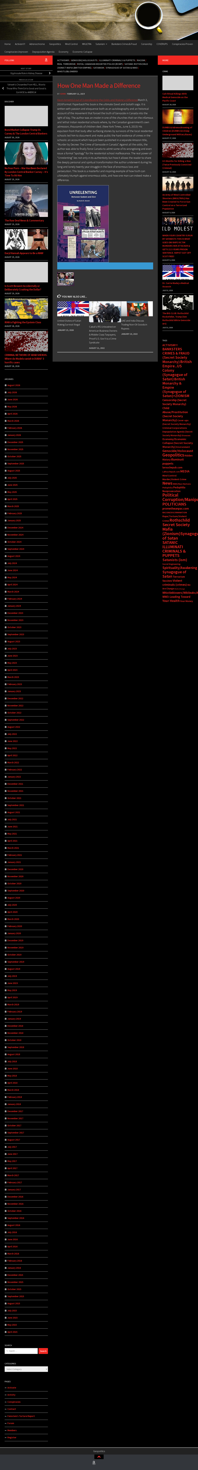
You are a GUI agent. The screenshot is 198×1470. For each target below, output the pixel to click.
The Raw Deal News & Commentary (24, 220)
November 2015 (15, 1282)
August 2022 (13, 726)
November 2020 (15, 876)
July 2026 (12, 392)
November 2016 (15, 1203)
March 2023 (13, 677)
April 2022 (12, 755)
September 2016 (15, 1218)
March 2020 (13, 919)
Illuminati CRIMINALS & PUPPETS (117, 60)
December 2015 (15, 1274)
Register (11, 1437)
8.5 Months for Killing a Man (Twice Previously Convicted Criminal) (176, 164)
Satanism (100, 43)
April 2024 (12, 584)
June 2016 (12, 1239)
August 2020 (13, 897)
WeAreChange (179, 589)
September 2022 (15, 719)
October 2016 (14, 1210)
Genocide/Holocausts (84, 60)
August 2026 (13, 385)
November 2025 (15, 449)
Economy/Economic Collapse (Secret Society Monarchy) (177, 443)
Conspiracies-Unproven (16, 51)
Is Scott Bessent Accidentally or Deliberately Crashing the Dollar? (23, 287)
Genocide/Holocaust (177, 451)
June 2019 (12, 983)
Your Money (186, 601)
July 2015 (12, 1310)
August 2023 (13, 641)
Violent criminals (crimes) (174, 583)
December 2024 (15, 527)
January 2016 (14, 1267)
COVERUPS (162, 43)
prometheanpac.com (175, 508)
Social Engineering (171, 564)
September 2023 (15, 634)
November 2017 (15, 1118)
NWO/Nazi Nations (182, 483)
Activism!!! (20, 43)
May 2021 (12, 833)
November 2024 (15, 534)
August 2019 (13, 968)
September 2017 (15, 1132)
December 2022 (15, 698)
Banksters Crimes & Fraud (124, 43)
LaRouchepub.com (171, 471)
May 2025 (12, 492)
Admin (63, 93)
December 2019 (15, 940)
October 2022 (14, 712)
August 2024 (13, 556)
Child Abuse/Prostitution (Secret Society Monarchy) (175, 414)
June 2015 (12, 1317)
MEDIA (184, 471)
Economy (63, 51)
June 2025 (12, 484)
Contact (11, 1408)
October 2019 (14, 954)
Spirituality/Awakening (179, 568)
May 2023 (12, 662)
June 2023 (12, 655)
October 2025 (14, 456)
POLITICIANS (174, 504)
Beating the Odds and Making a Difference (105, 100)
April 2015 (12, 1331)
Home (7, 43)
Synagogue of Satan (174, 574)
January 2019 (14, 1018)
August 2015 (13, 1303)
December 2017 (15, 1111)
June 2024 (12, 570)
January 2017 (14, 1189)
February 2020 (14, 926)
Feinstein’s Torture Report (21, 1416)
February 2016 (14, 1260)
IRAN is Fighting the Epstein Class (23, 322)
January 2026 (14, 435)
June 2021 (12, 826)
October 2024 (14, 541)
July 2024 (12, 563)
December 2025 (15, 442)
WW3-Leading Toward (176, 597)
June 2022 (12, 741)
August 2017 (13, 1139)
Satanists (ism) (174, 559)
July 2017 (12, 1146)
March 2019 (13, 1004)
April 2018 (12, 1082)
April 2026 (12, 413)
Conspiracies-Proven (182, 43)
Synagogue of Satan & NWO (122, 67)
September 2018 (15, 1047)
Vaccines (167, 580)
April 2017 (12, 1168)
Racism (141, 60)
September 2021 (15, 805)
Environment (183, 446)
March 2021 (13, 847)
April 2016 (12, 1246)
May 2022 (12, 748)
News (167, 483)
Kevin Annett (64, 100)
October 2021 (14, 798)
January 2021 (14, 862)
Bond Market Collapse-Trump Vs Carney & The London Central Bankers (26, 131)
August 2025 (13, 470)
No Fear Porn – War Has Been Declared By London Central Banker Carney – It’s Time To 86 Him (26, 171)
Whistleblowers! (67, 71)
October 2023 (14, 627)
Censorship (146, 43)
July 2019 (12, 976)
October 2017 (14, 1125)
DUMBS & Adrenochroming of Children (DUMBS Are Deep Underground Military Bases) (177, 131)
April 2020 (12, 911)
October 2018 (14, 1040)
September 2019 (15, 961)
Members (12, 1430)
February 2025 (14, 513)
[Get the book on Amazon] (46, 60)
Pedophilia (167, 487)
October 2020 (14, 883)
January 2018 (14, 1104)
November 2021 (15, 790)
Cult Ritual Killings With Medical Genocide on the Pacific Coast (175, 97)
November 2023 (15, 620)
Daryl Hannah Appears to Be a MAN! (24, 253)
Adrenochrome (37, 43)
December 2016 (15, 1196)
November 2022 (15, 705)
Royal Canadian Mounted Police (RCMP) (100, 63)
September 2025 (15, 463)
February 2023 (14, 684)
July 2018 (12, 1061)
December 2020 (15, 869)
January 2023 (14, 691)
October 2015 (14, 1289)
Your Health (171, 601)
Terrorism (179, 576)
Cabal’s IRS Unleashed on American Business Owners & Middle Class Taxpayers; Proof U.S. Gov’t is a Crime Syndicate (103, 334)
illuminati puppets (173, 461)
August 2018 (13, 1054)
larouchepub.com (172, 467)
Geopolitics (55, 43)
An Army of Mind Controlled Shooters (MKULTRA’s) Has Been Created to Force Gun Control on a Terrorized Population (176, 201)
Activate (11, 1387)
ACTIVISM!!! (170, 345)
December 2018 (15, 1025)
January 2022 (14, 776)
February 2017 (14, 1182)
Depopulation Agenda (43, 51)
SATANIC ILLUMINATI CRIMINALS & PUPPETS (174, 549)
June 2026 (12, 399)
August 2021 (13, 812)
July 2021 (12, 819)
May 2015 (12, 1324)
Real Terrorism (66, 63)
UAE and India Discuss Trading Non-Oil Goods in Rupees (134, 324)
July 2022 (12, 734)
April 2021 (12, 840)
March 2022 (13, 762)
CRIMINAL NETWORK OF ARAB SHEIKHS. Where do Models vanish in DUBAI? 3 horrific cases (26, 358)
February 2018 (14, 1097)
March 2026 (13, 420)
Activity (11, 1394)
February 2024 (14, 598)
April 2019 (12, 997)
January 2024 (14, 605)
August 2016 (13, 1225)
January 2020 (14, 933)
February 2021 (14, 855)
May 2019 (12, 990)
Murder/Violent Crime (174, 479)
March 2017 (13, 1175)
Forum (10, 1423)
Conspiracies (14, 1401)
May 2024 (12, 577)
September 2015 (15, 1296)
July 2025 (12, 477)
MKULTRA (86, 43)
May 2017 (12, 1161)
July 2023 (12, 648)
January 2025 (14, 520)
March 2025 (13, 506)
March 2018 (13, 1089)
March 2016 (13, 1253)
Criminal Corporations (174, 427)
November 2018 (15, 1032)
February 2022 (14, 769)
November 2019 (15, 947)
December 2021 (15, 783)
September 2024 (15, 548)
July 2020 (12, 904)
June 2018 (12, 1068)
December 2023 (15, 613)
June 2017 (12, 1153)
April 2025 (12, 499)
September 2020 (15, 890)
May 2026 (12, 406)
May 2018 (12, 1075)
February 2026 (14, 427)
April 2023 (12, 669)
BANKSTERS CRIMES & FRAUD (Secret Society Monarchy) (175, 355)
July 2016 (12, 1232)
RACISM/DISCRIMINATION (174, 512)
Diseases (186, 435)
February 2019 (14, 1011)
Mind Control (71, 43)
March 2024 (13, 591)
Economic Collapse (82, 51)
